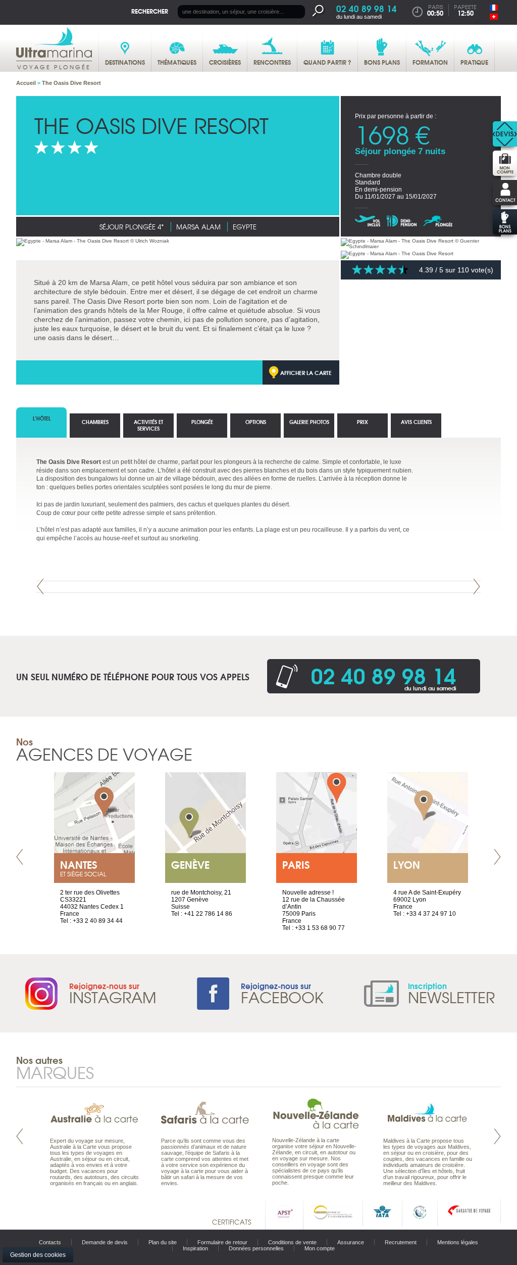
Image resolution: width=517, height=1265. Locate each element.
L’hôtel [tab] (41, 418)
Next (476, 586)
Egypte (244, 226)
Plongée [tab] (202, 422)
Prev (40, 586)
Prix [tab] (362, 422)
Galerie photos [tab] (309, 422)
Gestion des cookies (38, 1254)
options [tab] (255, 422)
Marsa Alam (198, 226)
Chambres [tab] (95, 422)
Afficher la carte (306, 372)
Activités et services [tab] (148, 425)
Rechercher (149, 11)
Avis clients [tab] (416, 422)
